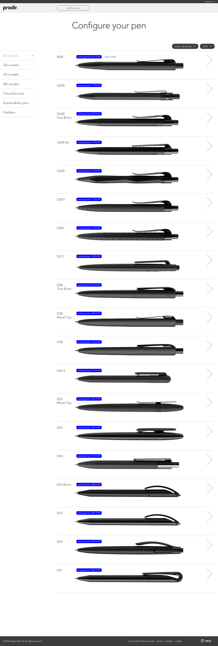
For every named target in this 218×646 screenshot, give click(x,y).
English (208, 1)
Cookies (169, 641)
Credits (178, 641)
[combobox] (185, 46)
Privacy (160, 641)
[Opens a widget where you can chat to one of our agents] (206, 641)
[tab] (18, 55)
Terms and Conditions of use (141, 641)
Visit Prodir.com (73, 8)
